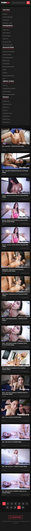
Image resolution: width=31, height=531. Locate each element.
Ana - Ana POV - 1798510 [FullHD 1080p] (13, 146)
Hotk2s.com (6, 107)
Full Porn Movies (7, 54)
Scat (4, 78)
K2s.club (5, 110)
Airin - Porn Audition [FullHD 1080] (11, 417)
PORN (5, 3)
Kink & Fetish (6, 63)
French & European (8, 44)
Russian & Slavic (7, 41)
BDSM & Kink (6, 60)
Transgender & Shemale (9, 88)
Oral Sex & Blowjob (8, 17)
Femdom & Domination (8, 66)
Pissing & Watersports (8, 75)
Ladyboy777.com (7, 113)
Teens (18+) (6, 29)
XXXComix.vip (6, 122)
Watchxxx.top (6, 119)
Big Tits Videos (6, 35)
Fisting (4, 69)
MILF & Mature (6, 32)
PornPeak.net (6, 116)
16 (23, 507)
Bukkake (5, 72)
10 (15, 507)
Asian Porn (5, 38)
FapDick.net (6, 101)
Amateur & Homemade (8, 51)
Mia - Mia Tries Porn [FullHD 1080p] (11, 442)
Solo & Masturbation (8, 57)
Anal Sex (5, 14)
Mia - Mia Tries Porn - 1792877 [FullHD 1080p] (14, 466)
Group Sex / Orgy (7, 23)
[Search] (28, 2)
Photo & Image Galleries (9, 94)
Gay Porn (5, 85)
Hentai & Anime (7, 91)
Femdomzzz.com (7, 104)
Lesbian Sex (6, 20)
